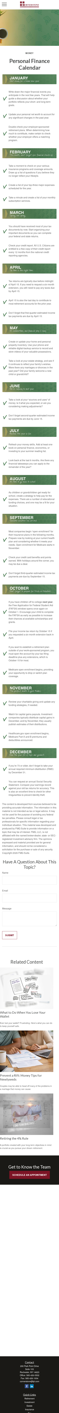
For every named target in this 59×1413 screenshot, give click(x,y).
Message (6, 908)
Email (5, 890)
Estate (29, 1405)
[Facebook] (27, 1386)
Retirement (29, 1398)
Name (5, 872)
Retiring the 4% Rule (14, 1138)
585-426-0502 (32, 1375)
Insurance (29, 1409)
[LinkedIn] (32, 1386)
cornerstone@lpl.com (29, 1381)
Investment (29, 1402)
